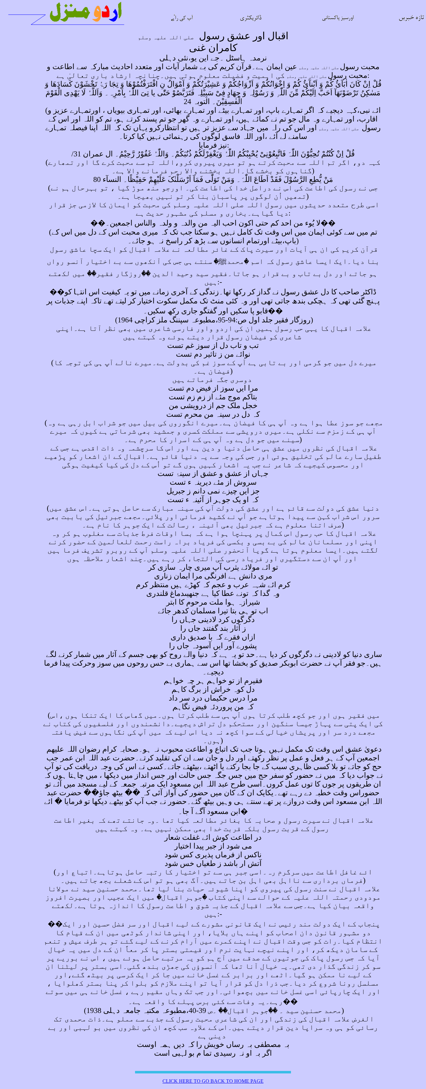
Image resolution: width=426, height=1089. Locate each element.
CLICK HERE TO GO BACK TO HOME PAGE (213, 1081)
